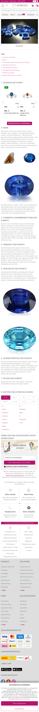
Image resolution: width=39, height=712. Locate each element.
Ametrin (4, 420)
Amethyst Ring (6, 605)
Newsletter (28, 547)
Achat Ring (5, 601)
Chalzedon (23, 420)
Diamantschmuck (26, 584)
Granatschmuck (25, 587)
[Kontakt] (20, 1)
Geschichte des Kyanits (10, 68)
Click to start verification (17, 467)
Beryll (21, 413)
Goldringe (4, 587)
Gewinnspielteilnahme (10, 541)
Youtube (8, 681)
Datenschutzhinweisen (23, 699)
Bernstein (23, 409)
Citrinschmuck (25, 580)
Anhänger (4, 570)
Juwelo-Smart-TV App (10, 547)
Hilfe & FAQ (10, 554)
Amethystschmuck (26, 570)
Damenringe (5, 580)
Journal (28, 550)
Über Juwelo (28, 532)
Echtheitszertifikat (10, 535)
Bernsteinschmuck (26, 577)
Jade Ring (4, 621)
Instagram (14, 681)
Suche (36, 10)
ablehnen (15, 696)
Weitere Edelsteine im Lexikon (12, 75)
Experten (29, 538)
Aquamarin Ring (6, 608)
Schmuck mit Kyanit (9, 57)
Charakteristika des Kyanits (11, 70)
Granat (22, 618)
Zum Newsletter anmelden (19, 462)
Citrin (21, 423)
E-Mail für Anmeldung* (13, 457)
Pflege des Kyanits (9, 73)
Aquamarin (5, 430)
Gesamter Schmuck (7, 567)
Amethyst (5, 416)
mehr (4, 590)
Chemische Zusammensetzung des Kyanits (16, 62)
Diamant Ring (5, 615)
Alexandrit (5, 413)
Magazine (28, 541)
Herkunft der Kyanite (9, 65)
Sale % (13, 15)
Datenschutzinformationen (15, 475)
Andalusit (5, 423)
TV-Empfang (10, 544)
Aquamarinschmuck (27, 574)
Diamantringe (5, 584)
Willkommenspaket (10, 538)
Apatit (4, 426)
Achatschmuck (25, 567)
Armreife (4, 577)
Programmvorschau (28, 544)
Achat (4, 409)
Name (4, 60)
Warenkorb (37, 6)
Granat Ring (5, 618)
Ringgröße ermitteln (10, 557)
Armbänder (5, 574)
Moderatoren (28, 535)
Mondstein (23, 621)
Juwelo (21, 15)
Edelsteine (30, 15)
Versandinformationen (10, 550)
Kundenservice (10, 532)
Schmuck (5, 15)
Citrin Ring (4, 611)
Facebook (3, 681)
